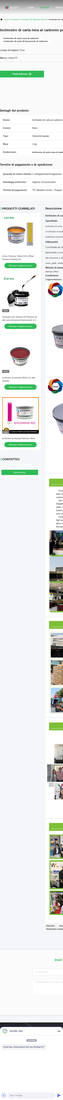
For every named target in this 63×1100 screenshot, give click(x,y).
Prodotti (44, 7)
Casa (31, 7)
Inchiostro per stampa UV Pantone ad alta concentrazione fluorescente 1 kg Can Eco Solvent (19, 320)
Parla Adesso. (20, 74)
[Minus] (59, 1031)
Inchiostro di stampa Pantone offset (18, 438)
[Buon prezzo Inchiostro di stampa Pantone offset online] (20, 415)
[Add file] (4, 1095)
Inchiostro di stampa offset (33, 19)
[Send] (59, 1095)
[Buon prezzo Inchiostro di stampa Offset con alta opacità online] (20, 354)
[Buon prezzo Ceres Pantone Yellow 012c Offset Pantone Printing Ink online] (20, 233)
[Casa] (11, 7)
